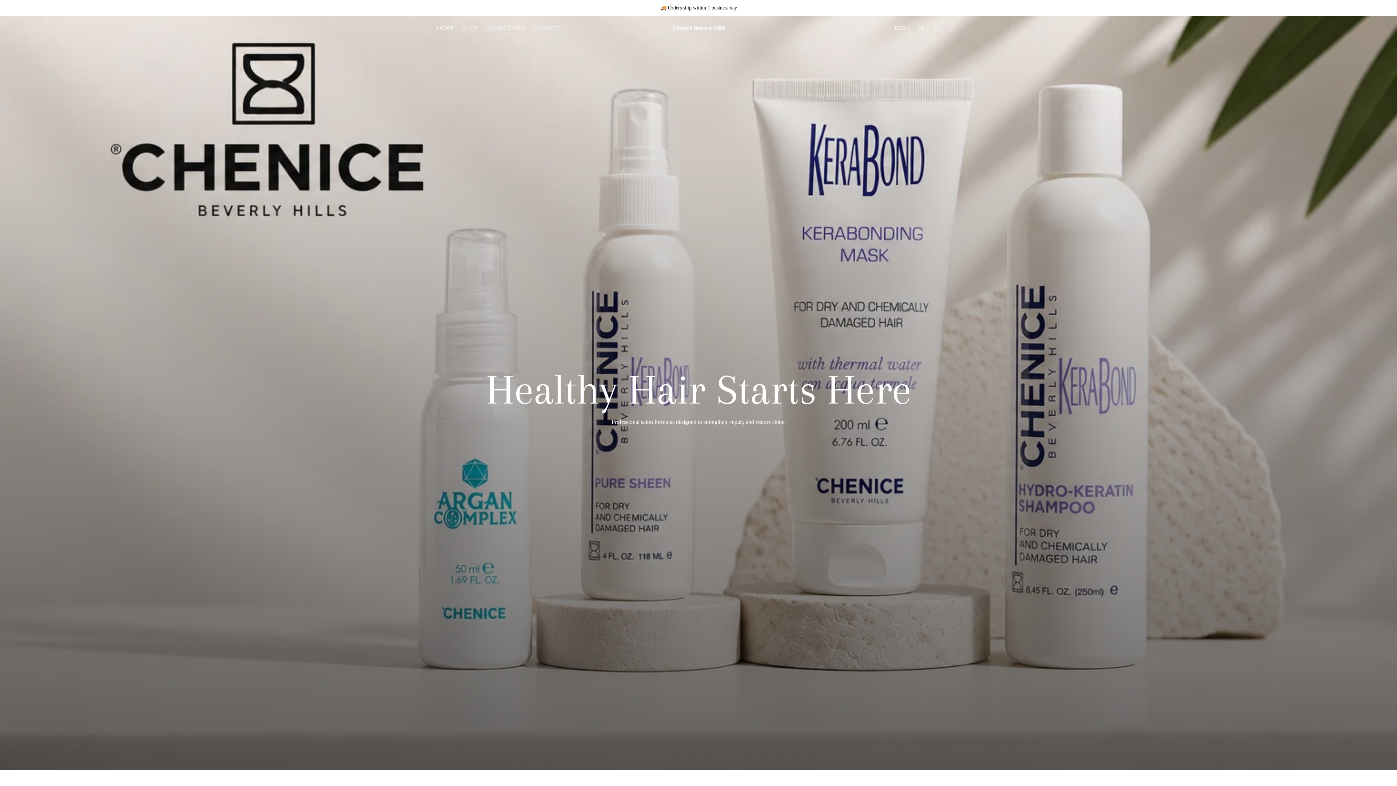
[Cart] (952, 28)
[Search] (921, 28)
